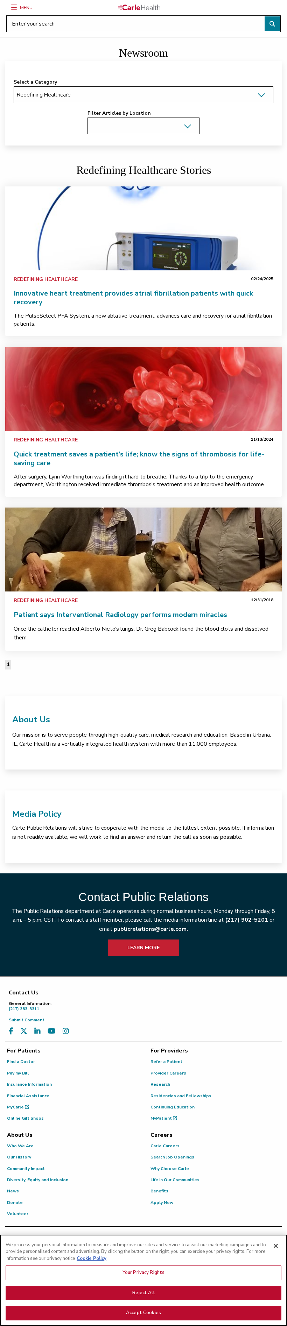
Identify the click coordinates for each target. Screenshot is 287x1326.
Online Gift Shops (25, 1118)
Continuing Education (172, 1107)
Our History (19, 1157)
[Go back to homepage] (139, 7)
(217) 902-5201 (246, 920)
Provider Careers (168, 1073)
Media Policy (37, 814)
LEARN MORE (143, 947)
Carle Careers (165, 1146)
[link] (143, 228)
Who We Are (20, 1146)
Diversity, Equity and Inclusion (37, 1180)
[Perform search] (272, 23)
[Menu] (14, 7)
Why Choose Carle (169, 1168)
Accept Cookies (143, 1313)
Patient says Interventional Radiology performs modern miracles (120, 614)
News (13, 1191)
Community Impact (26, 1168)
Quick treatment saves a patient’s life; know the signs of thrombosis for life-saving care (139, 458)
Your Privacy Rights (143, 1272)
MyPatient (161, 1118)
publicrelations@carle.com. (151, 929)
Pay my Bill (18, 1073)
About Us (31, 719)
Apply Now (161, 1202)
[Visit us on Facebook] (11, 1031)
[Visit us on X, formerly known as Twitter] (23, 1031)
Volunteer (17, 1214)
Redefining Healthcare (46, 279)
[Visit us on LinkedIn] (37, 1031)
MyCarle (16, 1107)
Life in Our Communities (175, 1180)
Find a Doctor (21, 1061)
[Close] (276, 1246)
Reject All (143, 1293)
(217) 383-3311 (30, 1006)
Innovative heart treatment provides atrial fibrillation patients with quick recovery (133, 298)
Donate (15, 1202)
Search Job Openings (172, 1157)
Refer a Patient (166, 1061)
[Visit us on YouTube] (52, 1031)
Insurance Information (29, 1084)
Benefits (159, 1191)
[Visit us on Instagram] (66, 1031)
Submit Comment (26, 1020)
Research (160, 1084)
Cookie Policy (91, 1258)
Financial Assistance (28, 1096)
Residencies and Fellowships (180, 1096)
